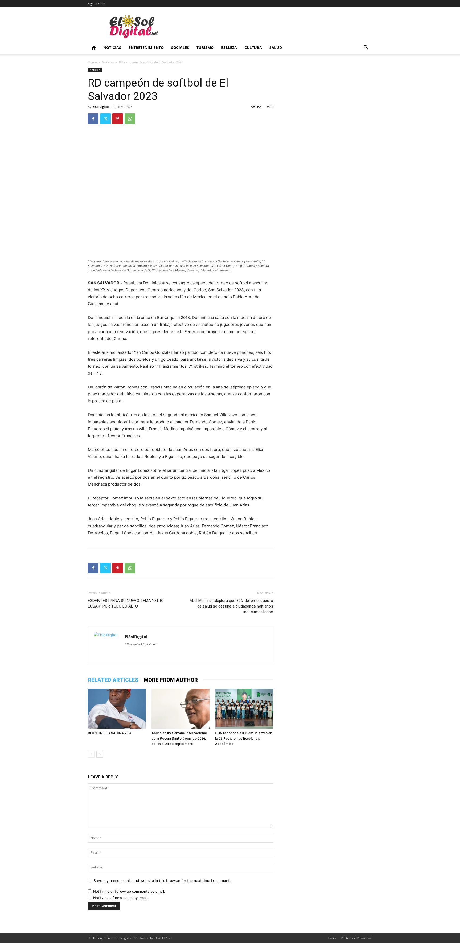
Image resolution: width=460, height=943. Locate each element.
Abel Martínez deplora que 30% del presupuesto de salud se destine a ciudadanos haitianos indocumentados (231, 606)
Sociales (180, 47)
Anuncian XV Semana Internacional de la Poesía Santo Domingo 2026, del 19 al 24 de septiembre (179, 738)
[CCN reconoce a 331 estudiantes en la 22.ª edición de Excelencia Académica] (244, 709)
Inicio (332, 938)
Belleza (229, 47)
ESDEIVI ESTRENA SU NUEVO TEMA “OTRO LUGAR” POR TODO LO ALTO (126, 603)
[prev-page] (91, 754)
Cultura (253, 47)
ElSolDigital (101, 107)
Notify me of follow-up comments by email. (129, 891)
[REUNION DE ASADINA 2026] (117, 709)
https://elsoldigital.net (140, 644)
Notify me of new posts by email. (120, 898)
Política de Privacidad (356, 938)
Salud (275, 47)
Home (92, 62)
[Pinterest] (117, 118)
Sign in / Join (96, 4)
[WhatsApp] (130, 118)
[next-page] (99, 754)
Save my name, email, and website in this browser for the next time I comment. (162, 880)
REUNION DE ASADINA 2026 (110, 733)
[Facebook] (93, 118)
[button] (365, 48)
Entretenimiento (146, 47)
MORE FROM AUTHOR (171, 680)
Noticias (112, 47)
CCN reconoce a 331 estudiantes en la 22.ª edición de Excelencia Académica (243, 738)
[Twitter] (105, 118)
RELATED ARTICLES (113, 680)
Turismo (205, 47)
